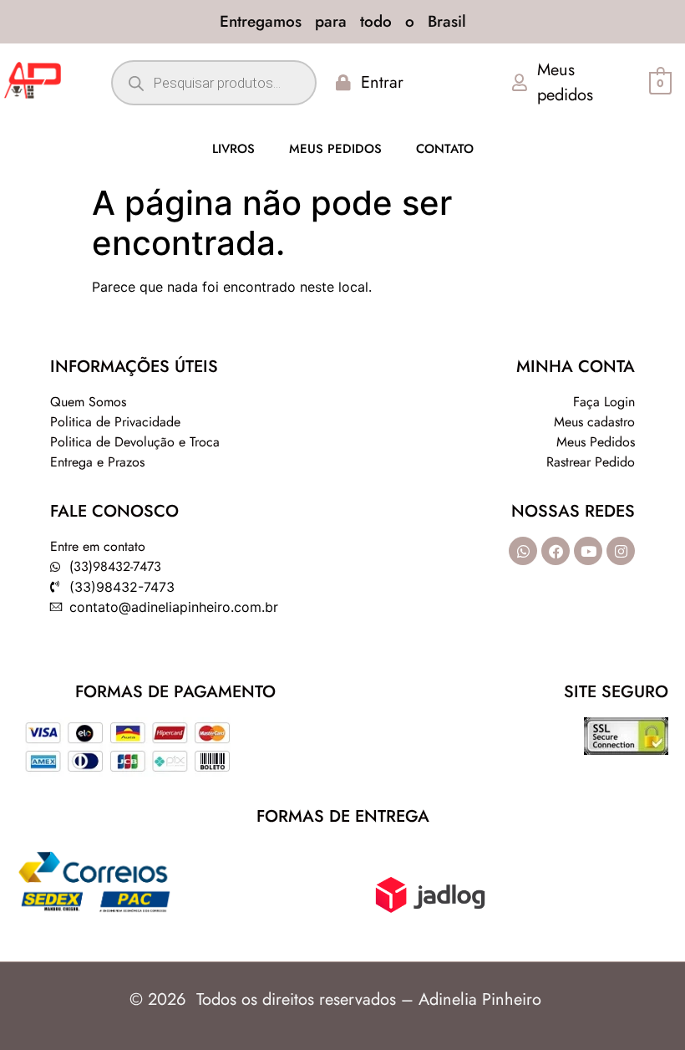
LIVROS (233, 149)
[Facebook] (555, 551)
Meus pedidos (335, 149)
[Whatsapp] (523, 551)
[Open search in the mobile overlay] (213, 83)
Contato (445, 149)
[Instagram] (620, 551)
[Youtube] (588, 551)
